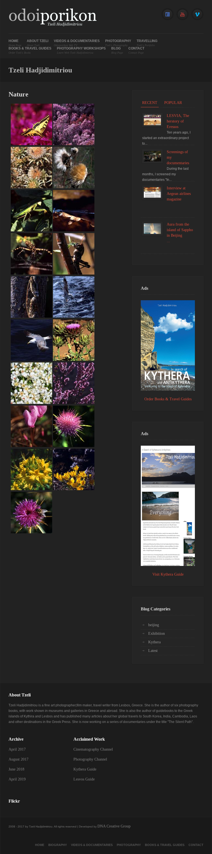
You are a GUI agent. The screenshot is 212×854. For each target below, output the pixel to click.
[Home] (53, 18)
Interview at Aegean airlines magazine (179, 193)
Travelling (147, 43)
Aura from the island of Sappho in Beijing (180, 229)
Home (15, 43)
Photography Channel (90, 759)
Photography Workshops (81, 50)
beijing (153, 625)
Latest (153, 651)
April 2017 (17, 749)
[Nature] (31, 144)
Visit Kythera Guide (168, 574)
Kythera (154, 642)
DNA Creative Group (114, 826)
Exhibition (156, 633)
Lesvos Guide (84, 779)
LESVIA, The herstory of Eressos (178, 121)
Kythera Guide (84, 769)
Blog (117, 50)
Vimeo (197, 14)
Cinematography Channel (93, 749)
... (168, 241)
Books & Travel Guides (30, 50)
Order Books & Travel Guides (168, 399)
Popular (173, 103)
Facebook (167, 14)
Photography (118, 43)
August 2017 (18, 759)
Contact (136, 50)
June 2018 (16, 769)
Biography (57, 845)
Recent (149, 103)
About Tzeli (37, 43)
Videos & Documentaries (77, 43)
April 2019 (17, 779)
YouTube (182, 14)
